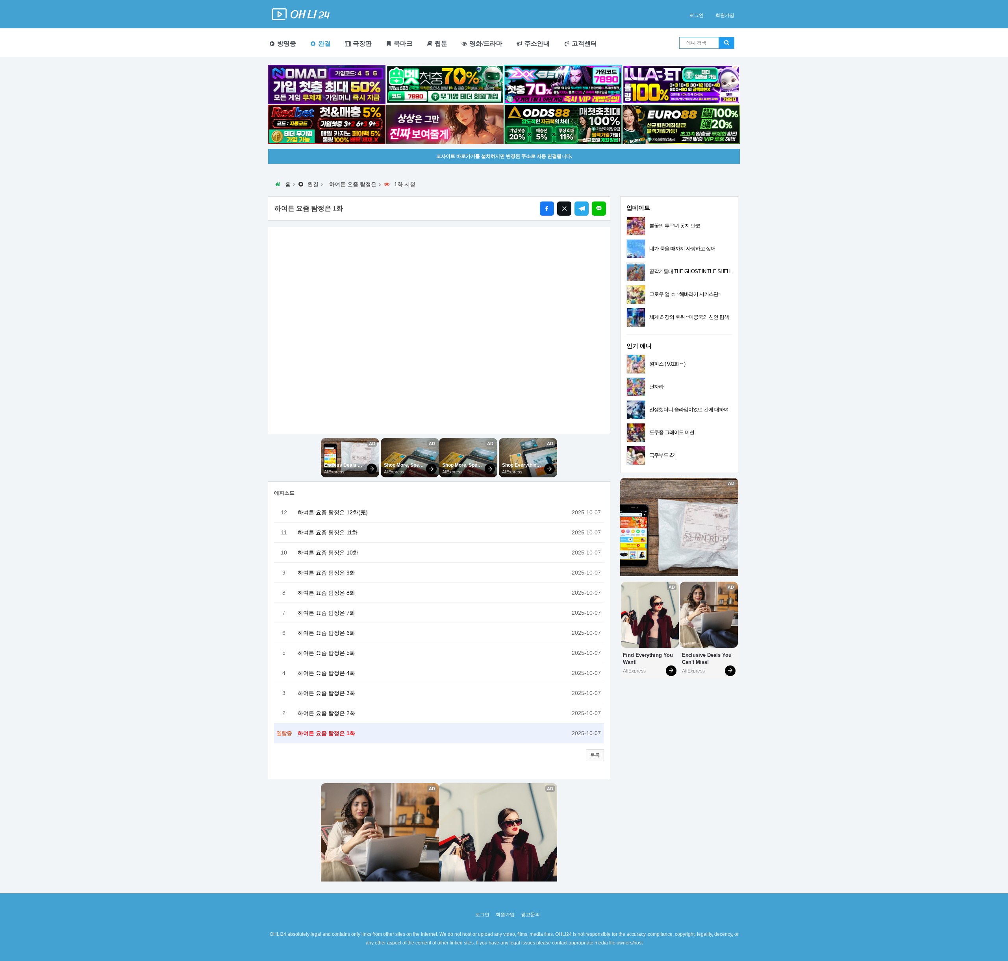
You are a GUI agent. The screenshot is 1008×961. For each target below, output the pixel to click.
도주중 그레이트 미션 (671, 432)
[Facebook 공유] (547, 208)
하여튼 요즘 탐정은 (352, 184)
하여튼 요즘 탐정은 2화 (326, 713)
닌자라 (656, 387)
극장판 (361, 43)
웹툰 (440, 43)
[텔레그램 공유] (581, 208)
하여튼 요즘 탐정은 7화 (326, 613)
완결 (324, 43)
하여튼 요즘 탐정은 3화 (326, 693)
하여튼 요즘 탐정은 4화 (326, 673)
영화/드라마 (485, 43)
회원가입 (724, 15)
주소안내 (536, 43)
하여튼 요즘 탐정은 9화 (326, 572)
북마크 (402, 43)
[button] (595, 755)
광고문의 (530, 914)
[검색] (726, 43)
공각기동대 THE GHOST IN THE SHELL (690, 271)
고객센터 (583, 43)
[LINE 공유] (599, 208)
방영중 (286, 43)
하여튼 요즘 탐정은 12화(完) (333, 512)
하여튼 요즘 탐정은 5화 (326, 653)
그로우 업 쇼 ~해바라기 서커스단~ (685, 294)
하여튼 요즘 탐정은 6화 (326, 633)
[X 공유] (564, 208)
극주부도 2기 (662, 455)
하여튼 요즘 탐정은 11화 (328, 532)
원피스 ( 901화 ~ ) (667, 364)
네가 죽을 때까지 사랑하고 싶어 (682, 248)
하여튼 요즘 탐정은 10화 (328, 552)
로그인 (696, 15)
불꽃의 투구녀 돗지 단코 (674, 226)
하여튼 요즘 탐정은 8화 (326, 593)
